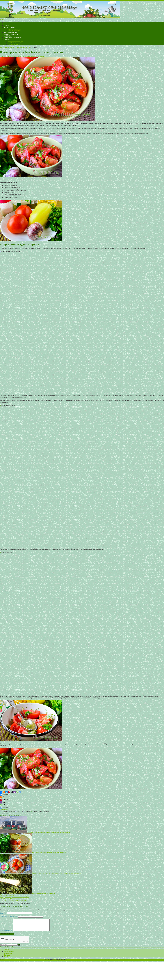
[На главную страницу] (82, 9)
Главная (6, 25)
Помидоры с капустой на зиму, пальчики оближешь (49, 853)
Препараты (7, 36)
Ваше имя (3, 913)
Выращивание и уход (11, 32)
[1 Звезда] (3, 811)
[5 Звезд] (34, 811)
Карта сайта (8, 953)
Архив (6, 956)
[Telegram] (20, 792)
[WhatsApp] (17, 792)
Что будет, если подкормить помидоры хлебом (14, 897)
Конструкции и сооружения (13, 37)
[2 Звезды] (11, 811)
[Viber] (14, 792)
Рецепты (6, 39)
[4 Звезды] (27, 811)
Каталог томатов (9, 27)
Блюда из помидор (14, 44)
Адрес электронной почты (8, 916)
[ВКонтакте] (1, 792)
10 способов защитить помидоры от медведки (14, 900)
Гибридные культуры (14, 31)
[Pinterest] (9, 792)
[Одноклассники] (4, 792)
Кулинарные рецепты (23, 47)
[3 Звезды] (19, 811)
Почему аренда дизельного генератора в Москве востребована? (48, 832)
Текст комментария (6, 930)
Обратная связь (9, 951)
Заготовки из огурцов (15, 42)
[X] (12, 792)
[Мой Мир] (6, 792)
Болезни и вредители (11, 34)
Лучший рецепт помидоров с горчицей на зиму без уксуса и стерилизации (56, 873)
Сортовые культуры (14, 29)
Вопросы (7, 955)
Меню (2, 19)
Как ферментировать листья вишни (43, 893)
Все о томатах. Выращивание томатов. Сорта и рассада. (24, 960)
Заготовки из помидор (15, 41)
